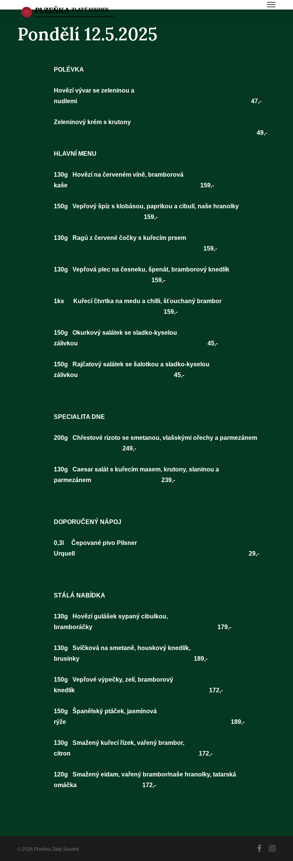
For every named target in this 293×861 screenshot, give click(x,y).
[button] (271, 4)
